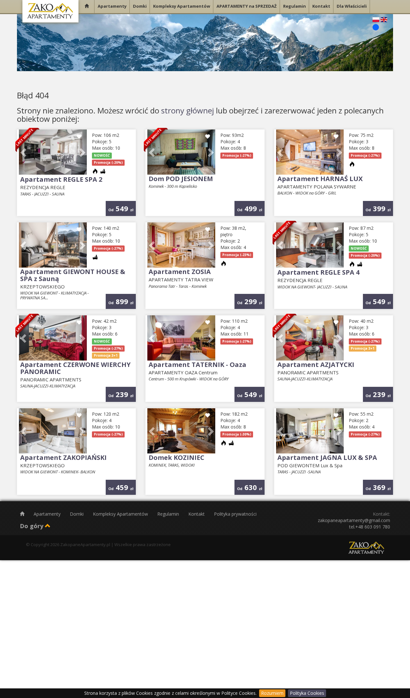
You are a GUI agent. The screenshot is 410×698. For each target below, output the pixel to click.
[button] (24, 152)
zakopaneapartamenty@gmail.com (354, 520)
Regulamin (168, 514)
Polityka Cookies (307, 693)
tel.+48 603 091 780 (369, 527)
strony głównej (187, 110)
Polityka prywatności (235, 514)
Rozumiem (272, 693)
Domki (77, 514)
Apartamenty (48, 514)
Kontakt (197, 514)
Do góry (32, 526)
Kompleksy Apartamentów (121, 514)
